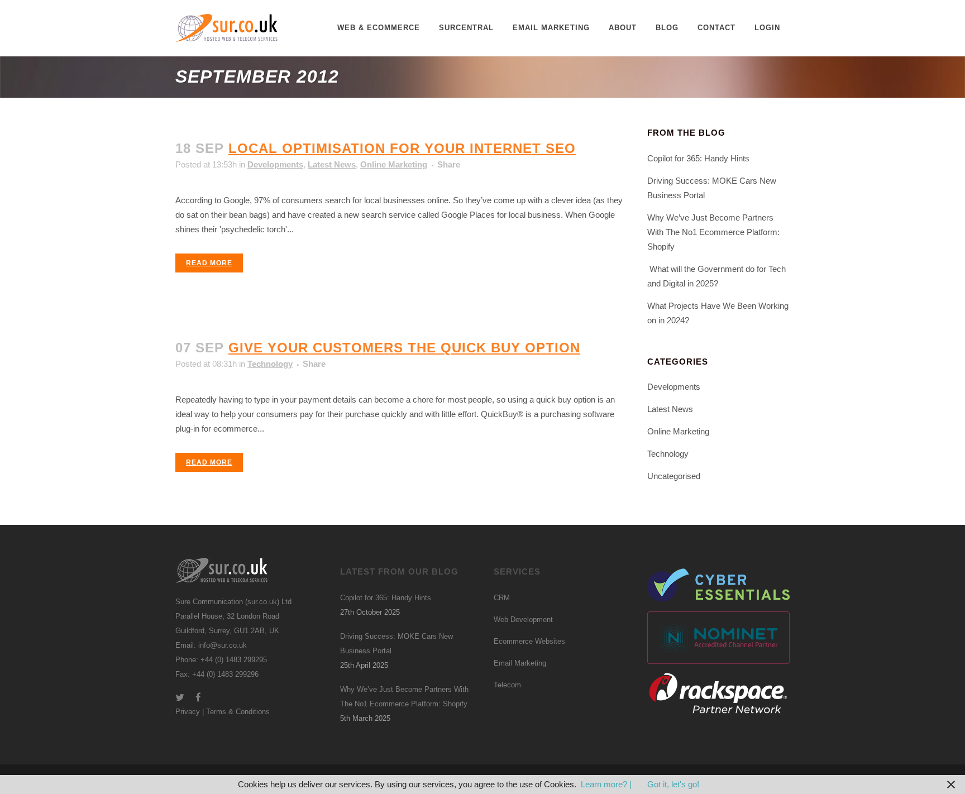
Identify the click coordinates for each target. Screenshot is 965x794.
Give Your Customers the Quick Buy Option (404, 347)
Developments (275, 164)
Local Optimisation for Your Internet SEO (402, 148)
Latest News (332, 164)
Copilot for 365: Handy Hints (698, 158)
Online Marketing (393, 164)
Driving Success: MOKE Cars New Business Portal (396, 643)
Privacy (187, 711)
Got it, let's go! (673, 784)
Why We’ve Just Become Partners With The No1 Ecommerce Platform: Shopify (713, 232)
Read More (209, 263)
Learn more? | (607, 784)
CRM (502, 598)
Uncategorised (673, 476)
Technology (270, 364)
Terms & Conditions (238, 711)
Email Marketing (520, 663)
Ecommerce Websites (529, 641)
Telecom (507, 685)
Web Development (523, 619)
